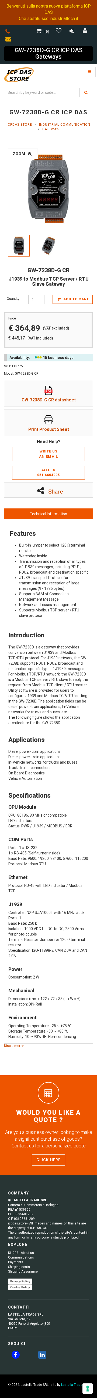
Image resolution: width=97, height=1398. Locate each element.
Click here (48, 1160)
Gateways (51, 129)
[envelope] (9, 40)
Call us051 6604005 (48, 472)
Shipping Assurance (23, 1271)
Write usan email (48, 453)
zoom (20, 154)
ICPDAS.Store (19, 125)
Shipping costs (19, 1267)
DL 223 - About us (21, 1253)
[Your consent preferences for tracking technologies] (87, 1388)
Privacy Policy (20, 1281)
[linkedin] (42, 1356)
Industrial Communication (64, 125)
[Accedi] (85, 32)
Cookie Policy (20, 1287)
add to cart (75, 299)
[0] (46, 32)
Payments (15, 1262)
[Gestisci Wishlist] (59, 32)
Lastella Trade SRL (75, 1385)
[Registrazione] (72, 32)
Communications (21, 1257)
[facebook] (15, 1356)
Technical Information (48, 514)
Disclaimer (12, 1046)
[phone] (7, 32)
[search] (86, 92)
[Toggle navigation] (90, 72)
